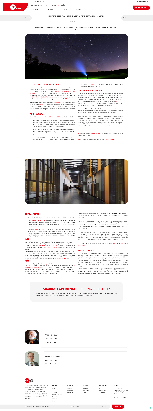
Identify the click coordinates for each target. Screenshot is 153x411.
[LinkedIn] (105, 406)
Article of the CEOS (38, 220)
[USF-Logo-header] (15, 7)
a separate (42, 104)
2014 (66, 99)
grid (61, 104)
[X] (108, 406)
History (54, 401)
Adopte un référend (109, 139)
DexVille (46, 406)
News (100, 395)
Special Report (87, 390)
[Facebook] (102, 406)
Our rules (54, 396)
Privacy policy (75, 406)
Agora (100, 388)
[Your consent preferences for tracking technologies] (150, 408)
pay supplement (52, 248)
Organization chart (57, 394)
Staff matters (102, 390)
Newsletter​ (102, 392)
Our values (55, 399)
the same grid (60, 102)
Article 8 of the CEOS (94, 84)
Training (69, 388)
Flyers (84, 392)
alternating (44, 264)
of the (54, 117)
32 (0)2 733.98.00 (121, 397)
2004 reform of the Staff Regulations (42, 97)
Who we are (55, 392)
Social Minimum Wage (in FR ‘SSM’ (48, 246)
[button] (58, 5)
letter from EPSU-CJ (62, 259)
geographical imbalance (95, 133)
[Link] (16, 18)
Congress (85, 388)
